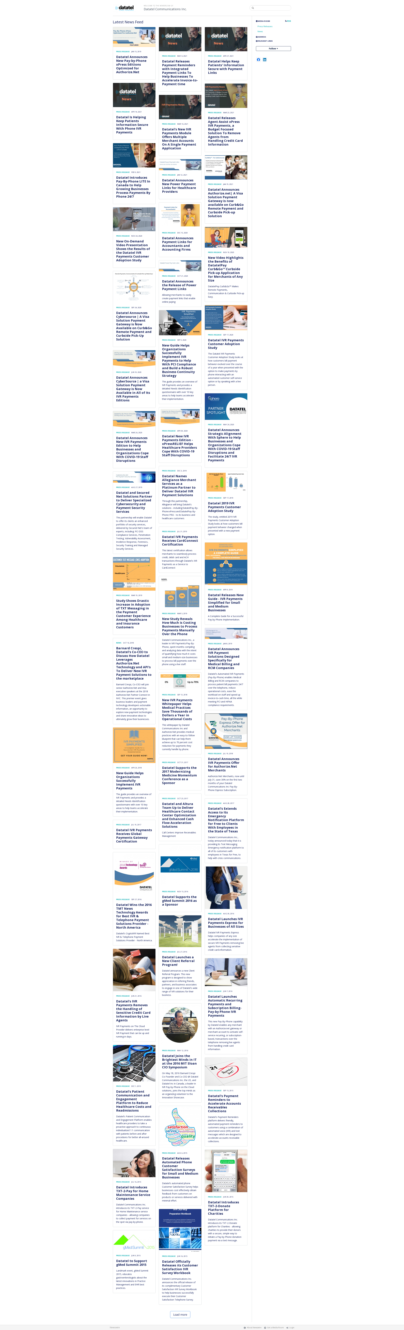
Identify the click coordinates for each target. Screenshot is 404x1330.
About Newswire (254, 1327)
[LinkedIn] (264, 59)
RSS (289, 21)
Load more (180, 1314)
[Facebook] (258, 59)
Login (291, 1327)
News (260, 31)
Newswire (115, 1327)
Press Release (123, 51)
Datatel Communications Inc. (165, 9)
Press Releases (265, 26)
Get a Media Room (275, 1327)
